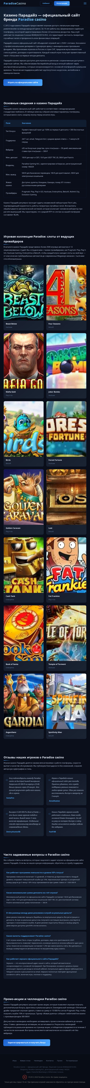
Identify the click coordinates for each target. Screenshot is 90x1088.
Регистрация (62, 3)
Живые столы (25, 1061)
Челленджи (38, 1061)
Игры (15, 1061)
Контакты (50, 1061)
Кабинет (46, 3)
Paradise (15, 3)
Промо (59, 1061)
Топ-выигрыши (72, 1061)
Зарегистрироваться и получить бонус (27, 1042)
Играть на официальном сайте (23, 82)
